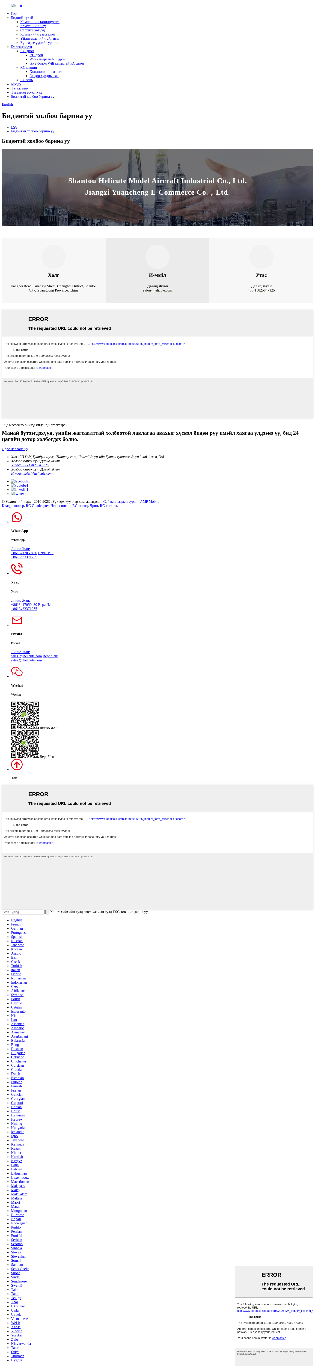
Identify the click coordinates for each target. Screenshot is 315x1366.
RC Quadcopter (37, 506)
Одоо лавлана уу (15, 449)
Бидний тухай (22, 18)
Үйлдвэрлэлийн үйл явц (39, 38)
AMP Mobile (149, 501)
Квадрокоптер (13, 506)
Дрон (94, 506)
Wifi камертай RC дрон (48, 59)
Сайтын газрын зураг (120, 501)
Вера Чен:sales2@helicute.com (34, 658)
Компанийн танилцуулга (39, 22)
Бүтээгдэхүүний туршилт (40, 43)
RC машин (28, 67)
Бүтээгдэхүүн (21, 47)
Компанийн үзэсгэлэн (37, 34)
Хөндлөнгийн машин (46, 72)
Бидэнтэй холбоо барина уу (32, 96)
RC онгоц (80, 506)
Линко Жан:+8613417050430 (24, 551)
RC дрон (27, 51)
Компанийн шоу (33, 26)
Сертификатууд (32, 30)
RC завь (26, 80)
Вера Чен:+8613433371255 (32, 555)
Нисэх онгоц (61, 506)
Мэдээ (16, 84)
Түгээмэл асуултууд (26, 92)
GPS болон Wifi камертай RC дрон (57, 63)
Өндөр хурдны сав (44, 76)
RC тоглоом (109, 506)
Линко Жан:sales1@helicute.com (26, 654)
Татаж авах (20, 88)
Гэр (14, 13)
